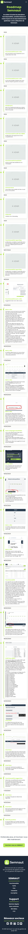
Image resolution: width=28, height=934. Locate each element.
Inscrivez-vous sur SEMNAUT (14, 845)
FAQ (14, 888)
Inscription (14, 893)
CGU (14, 911)
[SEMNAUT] (6, 2)
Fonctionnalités (14, 883)
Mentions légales (14, 904)
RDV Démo (14, 909)
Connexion (14, 890)
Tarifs (14, 886)
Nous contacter (14, 906)
